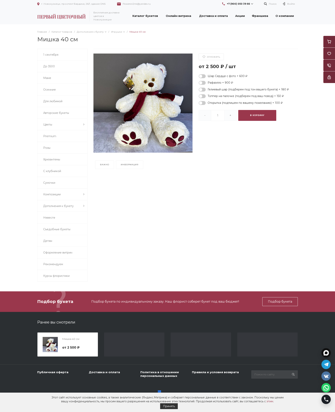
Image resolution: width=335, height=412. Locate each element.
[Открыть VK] (326, 375)
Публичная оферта (52, 372)
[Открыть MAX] (326, 352)
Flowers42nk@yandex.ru (137, 3)
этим (270, 401)
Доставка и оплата (104, 372)
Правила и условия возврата (215, 372)
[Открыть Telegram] (326, 364)
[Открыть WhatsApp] (326, 387)
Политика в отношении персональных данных (159, 374)
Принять (169, 406)
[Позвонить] (326, 398)
